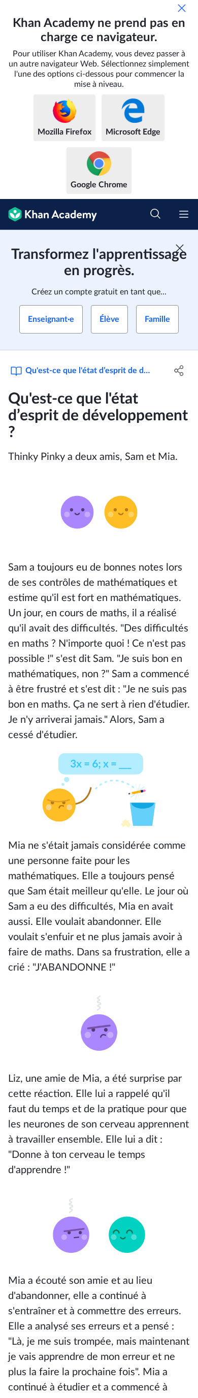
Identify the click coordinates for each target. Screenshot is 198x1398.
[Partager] (179, 370)
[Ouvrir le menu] (184, 214)
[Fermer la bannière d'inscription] (180, 248)
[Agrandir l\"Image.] (99, 512)
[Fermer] (182, 8)
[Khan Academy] (48, 214)
